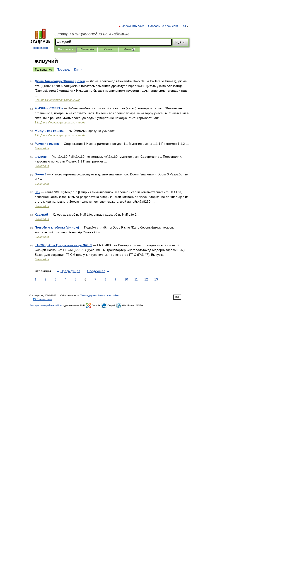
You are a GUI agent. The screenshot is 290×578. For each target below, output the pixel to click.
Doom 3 (40, 174)
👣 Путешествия (42, 299)
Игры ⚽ (129, 49)
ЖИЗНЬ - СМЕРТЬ (49, 108)
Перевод (63, 69)
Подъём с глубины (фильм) (57, 227)
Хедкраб (41, 214)
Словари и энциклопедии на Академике (92, 34)
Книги (108, 49)
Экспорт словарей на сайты (45, 305)
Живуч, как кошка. (49, 131)
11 (136, 279)
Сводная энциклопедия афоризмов (57, 100)
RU (184, 26)
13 (156, 279)
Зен (37, 192)
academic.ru (40, 47)
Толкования (65, 49)
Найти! (180, 42)
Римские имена (47, 143)
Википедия (42, 148)
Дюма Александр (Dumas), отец (60, 81)
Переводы (87, 49)
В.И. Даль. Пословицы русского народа (60, 122)
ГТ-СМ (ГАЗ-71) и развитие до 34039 (63, 245)
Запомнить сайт (133, 26)
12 (146, 279)
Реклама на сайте (108, 295)
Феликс (41, 156)
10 (126, 279)
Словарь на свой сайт (163, 26)
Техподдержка (88, 295)
